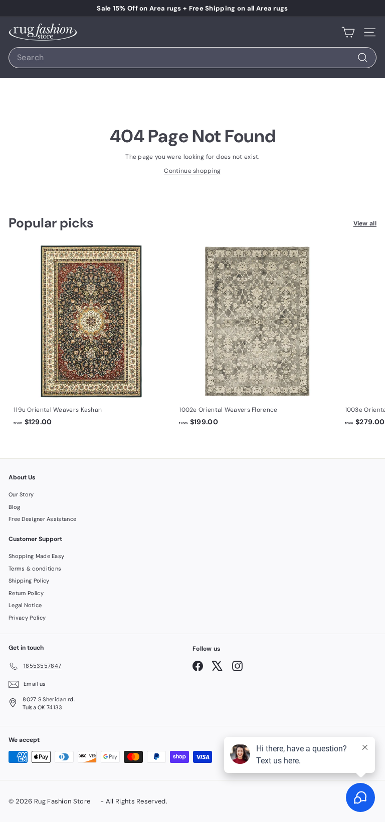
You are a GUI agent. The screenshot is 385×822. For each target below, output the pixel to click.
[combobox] (192, 57)
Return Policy (26, 593)
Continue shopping (192, 171)
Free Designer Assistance (42, 518)
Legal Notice (25, 605)
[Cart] (348, 32)
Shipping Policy (29, 580)
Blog (14, 506)
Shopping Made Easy (36, 556)
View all (364, 223)
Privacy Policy (27, 617)
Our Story (21, 494)
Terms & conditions (35, 568)
